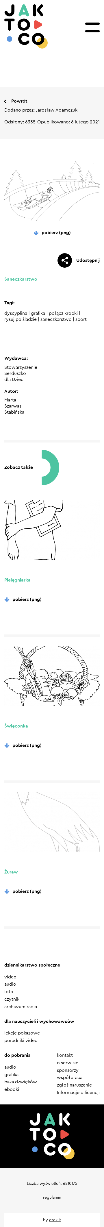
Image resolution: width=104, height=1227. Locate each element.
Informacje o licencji (78, 1092)
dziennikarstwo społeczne (32, 965)
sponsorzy (68, 1070)
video (10, 977)
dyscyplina (15, 313)
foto (8, 991)
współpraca (69, 1077)
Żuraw (11, 872)
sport (81, 319)
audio (10, 984)
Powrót (19, 101)
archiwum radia (20, 1006)
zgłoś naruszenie (74, 1085)
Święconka (16, 726)
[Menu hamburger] (92, 27)
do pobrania (17, 1055)
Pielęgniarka (17, 580)
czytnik (11, 999)
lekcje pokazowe (22, 1033)
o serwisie (67, 1063)
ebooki (11, 1089)
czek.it (55, 1220)
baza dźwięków (20, 1082)
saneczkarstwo (56, 319)
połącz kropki (63, 313)
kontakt (65, 1055)
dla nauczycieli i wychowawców (39, 1021)
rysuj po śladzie (20, 319)
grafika (38, 313)
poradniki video (21, 1040)
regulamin (52, 1197)
